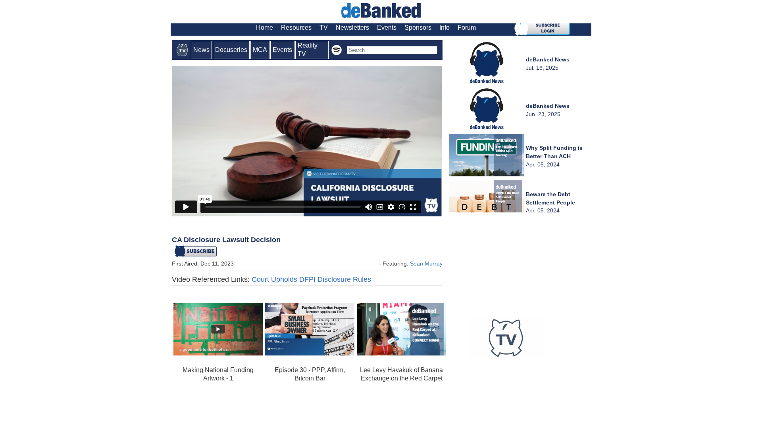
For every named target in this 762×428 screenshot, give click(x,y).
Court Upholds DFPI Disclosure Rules (311, 279)
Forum (467, 27)
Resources (296, 27)
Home (264, 27)
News (201, 49)
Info (444, 27)
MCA (260, 49)
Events (386, 27)
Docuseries (231, 49)
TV (323, 27)
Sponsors (417, 27)
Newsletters (352, 27)
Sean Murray (426, 263)
